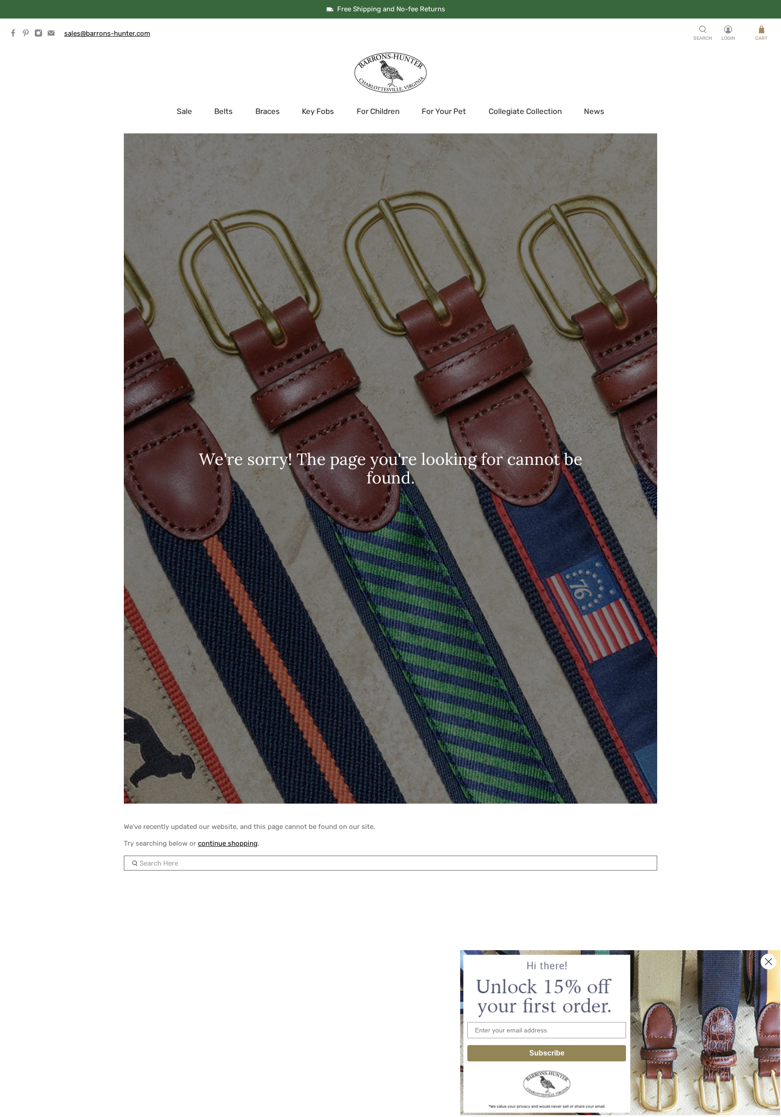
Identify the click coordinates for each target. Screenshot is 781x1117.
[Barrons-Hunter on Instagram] (40, 35)
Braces (267, 111)
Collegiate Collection (525, 111)
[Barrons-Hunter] (390, 72)
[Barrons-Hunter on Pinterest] (28, 35)
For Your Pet (444, 111)
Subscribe (547, 1053)
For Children (378, 111)
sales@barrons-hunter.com (107, 33)
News (594, 111)
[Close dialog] (768, 962)
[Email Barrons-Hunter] (53, 35)
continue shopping (228, 843)
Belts (223, 111)
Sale (184, 111)
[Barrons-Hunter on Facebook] (15, 35)
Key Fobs (318, 111)
